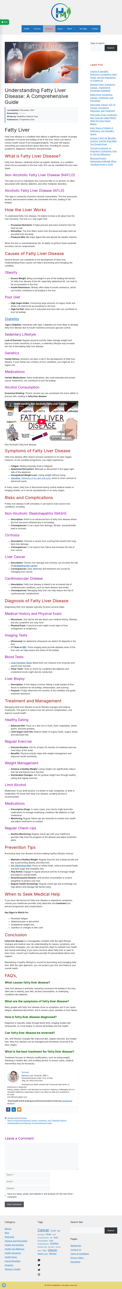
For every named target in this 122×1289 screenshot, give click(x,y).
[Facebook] (8, 1109)
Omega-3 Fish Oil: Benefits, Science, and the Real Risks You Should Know (103, 141)
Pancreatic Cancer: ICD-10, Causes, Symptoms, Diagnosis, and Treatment (103, 108)
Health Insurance (13, 1253)
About (60, 29)
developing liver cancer (25, 566)
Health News (11, 1257)
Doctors (37, 29)
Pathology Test (42, 1247)
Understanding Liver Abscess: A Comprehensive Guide (30, 1123)
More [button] (69, 29)
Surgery (58, 1247)
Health (26, 29)
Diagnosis (9, 1237)
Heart (56, 1237)
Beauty (8, 1229)
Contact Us (75, 1250)
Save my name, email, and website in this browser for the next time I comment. (40, 1195)
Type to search (97, 43)
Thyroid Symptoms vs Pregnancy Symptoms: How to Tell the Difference (103, 151)
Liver (51, 1240)
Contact (95, 29)
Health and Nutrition (14, 1245)
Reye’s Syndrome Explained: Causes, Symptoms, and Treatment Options (37, 1120)
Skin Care (51, 1247)
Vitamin (52, 1250)
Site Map (83, 29)
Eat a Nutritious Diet (21, 865)
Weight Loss (43, 1254)
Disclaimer (75, 1262)
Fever (48, 1234)
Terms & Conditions (79, 1254)
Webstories (75, 1246)
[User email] (19, 1109)
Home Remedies (12, 1261)
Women (52, 1253)
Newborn (9, 1265)
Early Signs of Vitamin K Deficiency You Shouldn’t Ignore (102, 131)
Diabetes (12, 319)
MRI (24, 647)
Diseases (49, 29)
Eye (58, 1230)
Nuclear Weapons (43, 1244)
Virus (44, 1250)
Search (110, 48)
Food (54, 1234)
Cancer (43, 1230)
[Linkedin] (14, 1109)
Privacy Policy (77, 1258)
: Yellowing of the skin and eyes (31, 478)
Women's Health (12, 1269)
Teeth (39, 1250)
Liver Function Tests (21, 663)
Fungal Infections (43, 1237)
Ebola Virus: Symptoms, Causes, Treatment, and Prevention (101, 98)
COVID (53, 1230)
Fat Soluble (41, 1234)
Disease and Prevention (17, 1118)
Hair (51, 1237)
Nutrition (54, 1243)
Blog (7, 1233)
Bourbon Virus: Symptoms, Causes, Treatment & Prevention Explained (102, 87)
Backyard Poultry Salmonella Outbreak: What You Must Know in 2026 (103, 161)
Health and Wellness (14, 1249)
